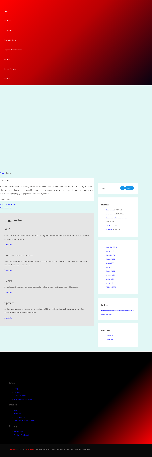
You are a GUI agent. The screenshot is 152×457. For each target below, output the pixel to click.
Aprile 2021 (110, 279)
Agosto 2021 (110, 263)
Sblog (2, 173)
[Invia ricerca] (122, 188)
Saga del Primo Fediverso (23, 399)
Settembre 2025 (111, 247)
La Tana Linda (30, 449)
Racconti (116, 311)
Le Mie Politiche (19, 417)
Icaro (15, 410)
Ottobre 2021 (110, 259)
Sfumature (109, 336)
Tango (110, 314)
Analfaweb (17, 414)
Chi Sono (17, 392)
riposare (9, 303)
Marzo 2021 (110, 283)
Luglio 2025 (110, 251)
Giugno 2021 (110, 271)
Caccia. (8, 280)
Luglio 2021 (110, 267)
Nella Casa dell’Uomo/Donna (24, 421)
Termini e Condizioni (21, 435)
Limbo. (108, 225)
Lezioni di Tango (20, 396)
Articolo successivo (8, 208)
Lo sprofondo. (111, 214)
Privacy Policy (19, 431)
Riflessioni (123, 311)
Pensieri (104, 310)
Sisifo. (8, 229)
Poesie (110, 311)
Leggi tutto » (8, 244)
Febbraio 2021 (111, 287)
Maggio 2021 (110, 275)
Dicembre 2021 (111, 255)
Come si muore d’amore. (19, 255)
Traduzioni (109, 340)
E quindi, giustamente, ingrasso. (117, 218)
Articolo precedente (8, 204)
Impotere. (109, 229)
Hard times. (110, 210)
